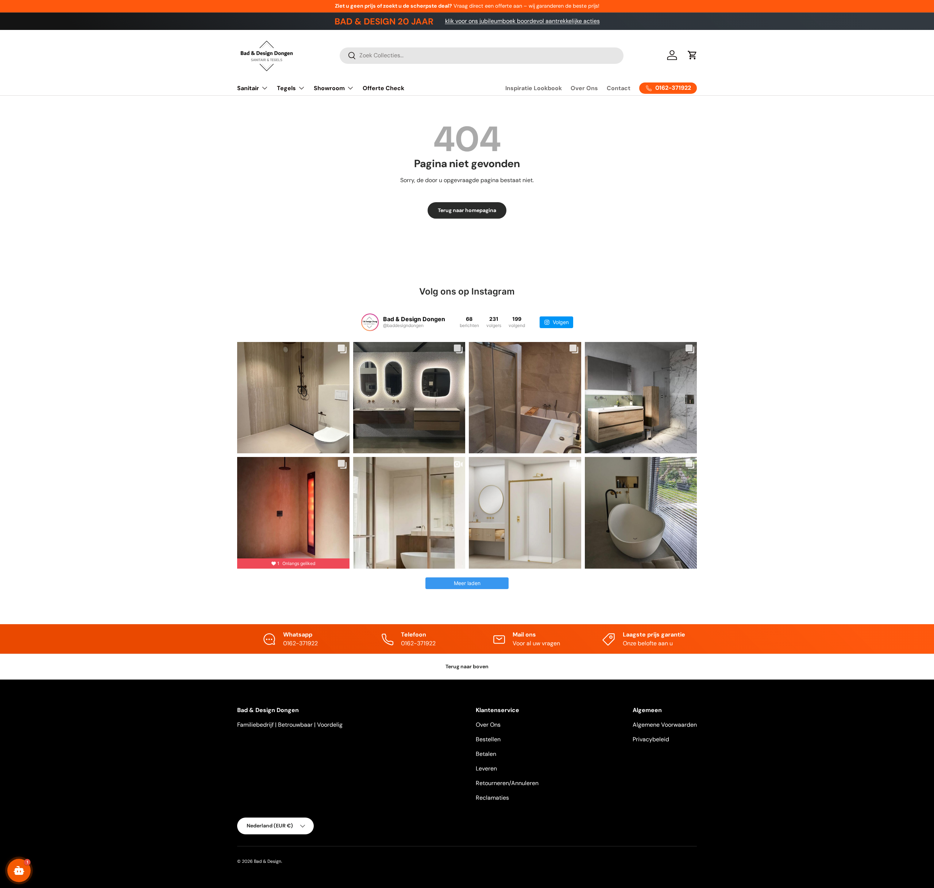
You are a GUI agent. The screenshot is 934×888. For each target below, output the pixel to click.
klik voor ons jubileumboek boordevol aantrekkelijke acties (522, 21)
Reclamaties (492, 797)
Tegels (286, 88)
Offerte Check (383, 88)
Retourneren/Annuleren (507, 783)
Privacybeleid (651, 739)
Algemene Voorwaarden (665, 725)
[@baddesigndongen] (370, 322)
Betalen (486, 754)
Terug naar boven (467, 666)
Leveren (486, 768)
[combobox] (482, 55)
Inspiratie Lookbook (533, 88)
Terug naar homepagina (467, 210)
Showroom (329, 88)
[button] (692, 55)
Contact (618, 88)
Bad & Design (267, 861)
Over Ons (584, 88)
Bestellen (488, 739)
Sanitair (248, 88)
